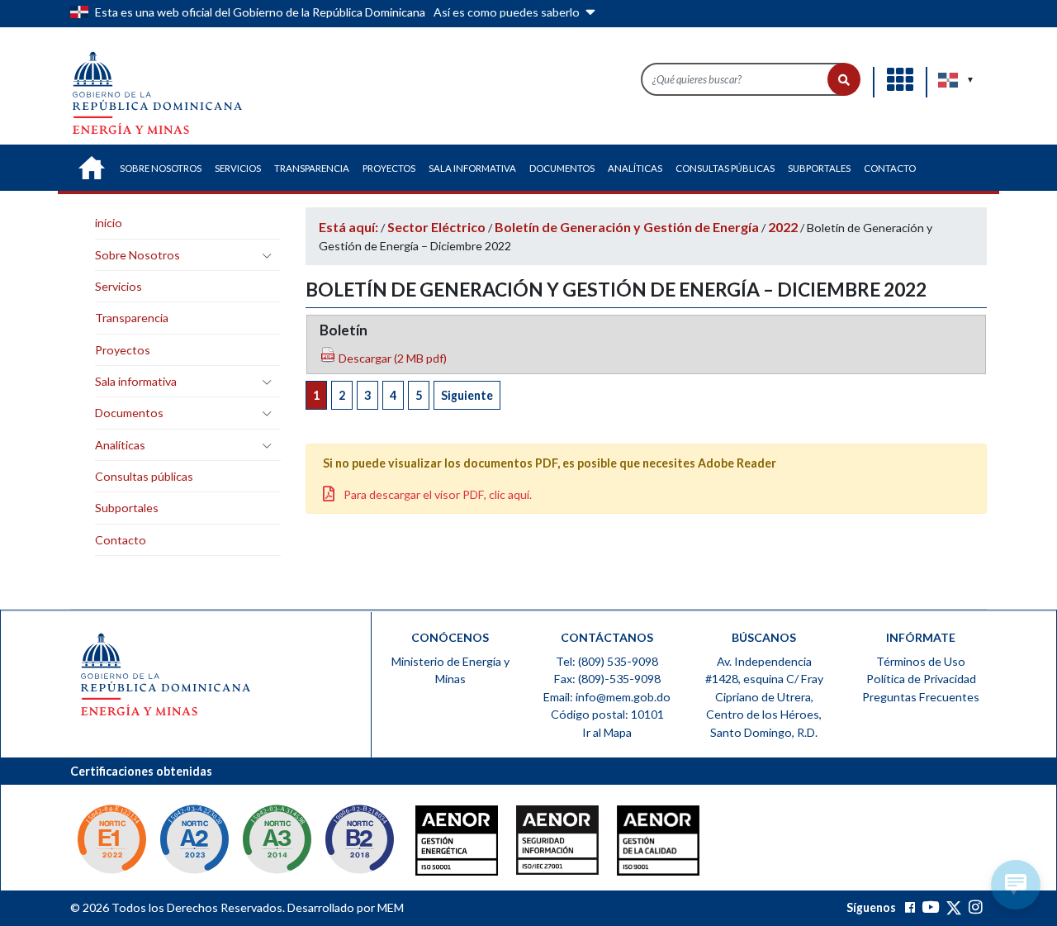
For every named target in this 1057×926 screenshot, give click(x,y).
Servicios (118, 286)
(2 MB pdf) (391, 358)
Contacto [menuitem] (890, 168)
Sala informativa (136, 381)
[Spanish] (948, 80)
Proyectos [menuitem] (389, 168)
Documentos (129, 413)
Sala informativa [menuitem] (472, 168)
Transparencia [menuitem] (311, 168)
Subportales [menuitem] (819, 168)
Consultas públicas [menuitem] (725, 168)
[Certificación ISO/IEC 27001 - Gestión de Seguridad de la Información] (524, 844)
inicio (108, 223)
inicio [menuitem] (91, 167)
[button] (843, 79)
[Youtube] (930, 907)
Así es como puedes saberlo (508, 12)
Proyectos (122, 350)
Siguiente (467, 395)
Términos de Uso (920, 661)
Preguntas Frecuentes (920, 697)
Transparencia (131, 318)
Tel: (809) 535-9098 (607, 661)
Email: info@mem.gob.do (607, 697)
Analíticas (120, 445)
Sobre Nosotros (137, 255)
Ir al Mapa (607, 732)
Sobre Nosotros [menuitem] (160, 168)
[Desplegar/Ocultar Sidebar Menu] (267, 255)
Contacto (120, 540)
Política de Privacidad (921, 679)
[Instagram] (976, 907)
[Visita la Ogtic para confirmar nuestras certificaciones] (111, 841)
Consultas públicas (144, 476)
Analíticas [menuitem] (635, 168)
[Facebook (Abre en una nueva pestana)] (910, 907)
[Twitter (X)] (955, 907)
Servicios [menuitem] (238, 168)
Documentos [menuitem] (562, 168)
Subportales (127, 508)
